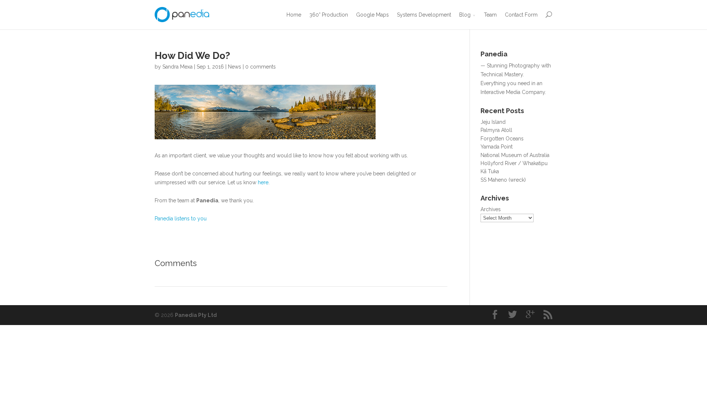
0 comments (260, 67)
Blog (465, 15)
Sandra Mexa (177, 67)
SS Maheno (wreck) (503, 180)
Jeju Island (493, 122)
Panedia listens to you (181, 218)
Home (293, 15)
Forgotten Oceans (502, 139)
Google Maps (372, 15)
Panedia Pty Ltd (196, 315)
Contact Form (521, 15)
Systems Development (424, 15)
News (234, 67)
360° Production (328, 15)
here (263, 182)
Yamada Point (497, 147)
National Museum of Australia (515, 155)
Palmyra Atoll (496, 130)
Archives (491, 209)
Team (490, 15)
